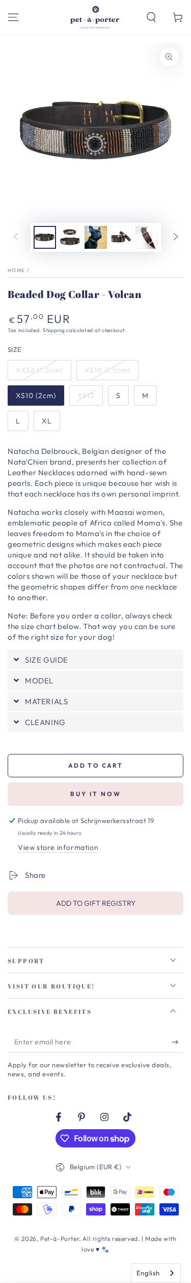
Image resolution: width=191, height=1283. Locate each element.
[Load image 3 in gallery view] (96, 237)
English (148, 1273)
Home (16, 270)
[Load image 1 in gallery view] (45, 237)
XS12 (86, 395)
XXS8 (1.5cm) (39, 370)
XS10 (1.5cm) (107, 370)
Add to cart (95, 765)
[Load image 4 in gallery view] (121, 237)
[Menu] (13, 17)
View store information (58, 847)
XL (47, 420)
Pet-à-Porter (59, 1238)
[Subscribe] (177, 1042)
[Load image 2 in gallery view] (70, 237)
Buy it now (95, 794)
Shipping (54, 330)
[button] (151, 17)
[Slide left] (16, 237)
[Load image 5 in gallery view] (146, 237)
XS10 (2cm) (36, 395)
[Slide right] (176, 237)
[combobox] (156, 1273)
